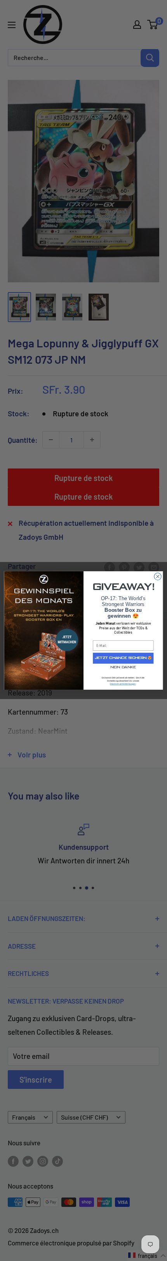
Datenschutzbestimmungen (123, 684)
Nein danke (123, 667)
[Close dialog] (157, 576)
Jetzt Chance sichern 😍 (123, 658)
